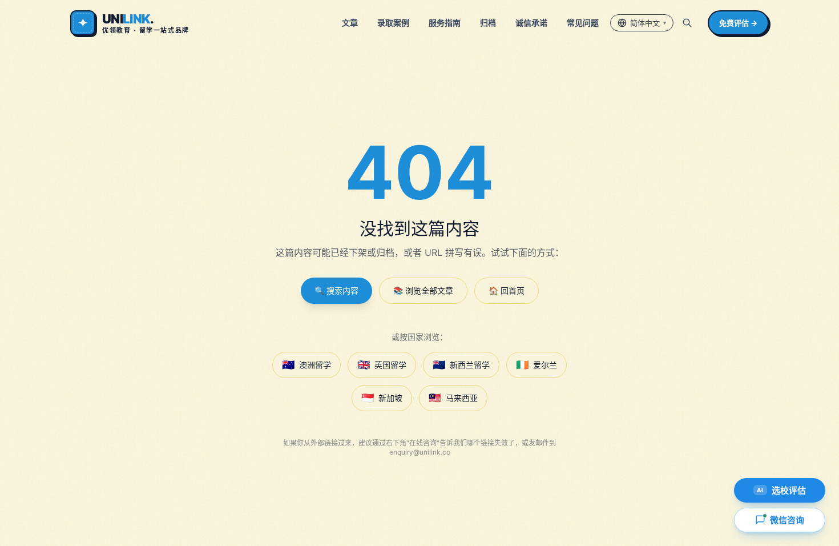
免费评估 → (738, 22)
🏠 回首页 (507, 290)
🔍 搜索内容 (336, 290)
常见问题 (583, 22)
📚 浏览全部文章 (423, 290)
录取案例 (393, 22)
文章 (350, 22)
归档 (488, 22)
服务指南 (445, 22)
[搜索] (687, 23)
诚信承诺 (531, 22)
